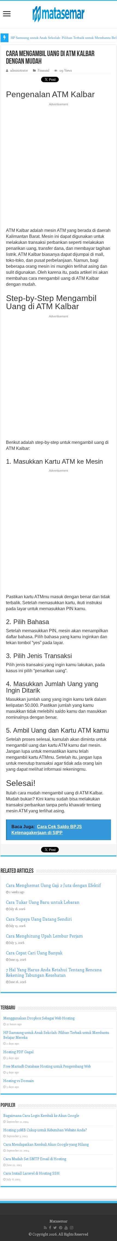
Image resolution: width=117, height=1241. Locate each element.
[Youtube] (66, 1227)
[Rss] (45, 1227)
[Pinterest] (61, 1227)
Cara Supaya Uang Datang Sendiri (39, 919)
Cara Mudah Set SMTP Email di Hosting (34, 1158)
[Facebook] (50, 1227)
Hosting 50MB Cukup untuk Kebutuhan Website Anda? (45, 1130)
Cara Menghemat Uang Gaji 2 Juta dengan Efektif (53, 885)
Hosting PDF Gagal (18, 1051)
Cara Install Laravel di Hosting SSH (31, 1173)
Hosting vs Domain (18, 1080)
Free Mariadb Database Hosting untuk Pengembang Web (47, 1066)
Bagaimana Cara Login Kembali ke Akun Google (41, 1115)
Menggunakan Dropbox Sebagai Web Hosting (39, 1018)
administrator (19, 70)
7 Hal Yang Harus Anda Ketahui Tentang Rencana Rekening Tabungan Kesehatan (54, 972)
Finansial (43, 70)
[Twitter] (55, 1227)
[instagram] (71, 1227)
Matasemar (58, 1221)
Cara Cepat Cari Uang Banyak (34, 953)
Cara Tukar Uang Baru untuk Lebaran (42, 902)
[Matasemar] (58, 13)
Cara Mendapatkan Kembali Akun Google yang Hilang (46, 1144)
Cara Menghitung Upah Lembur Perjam (44, 936)
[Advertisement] (58, 166)
